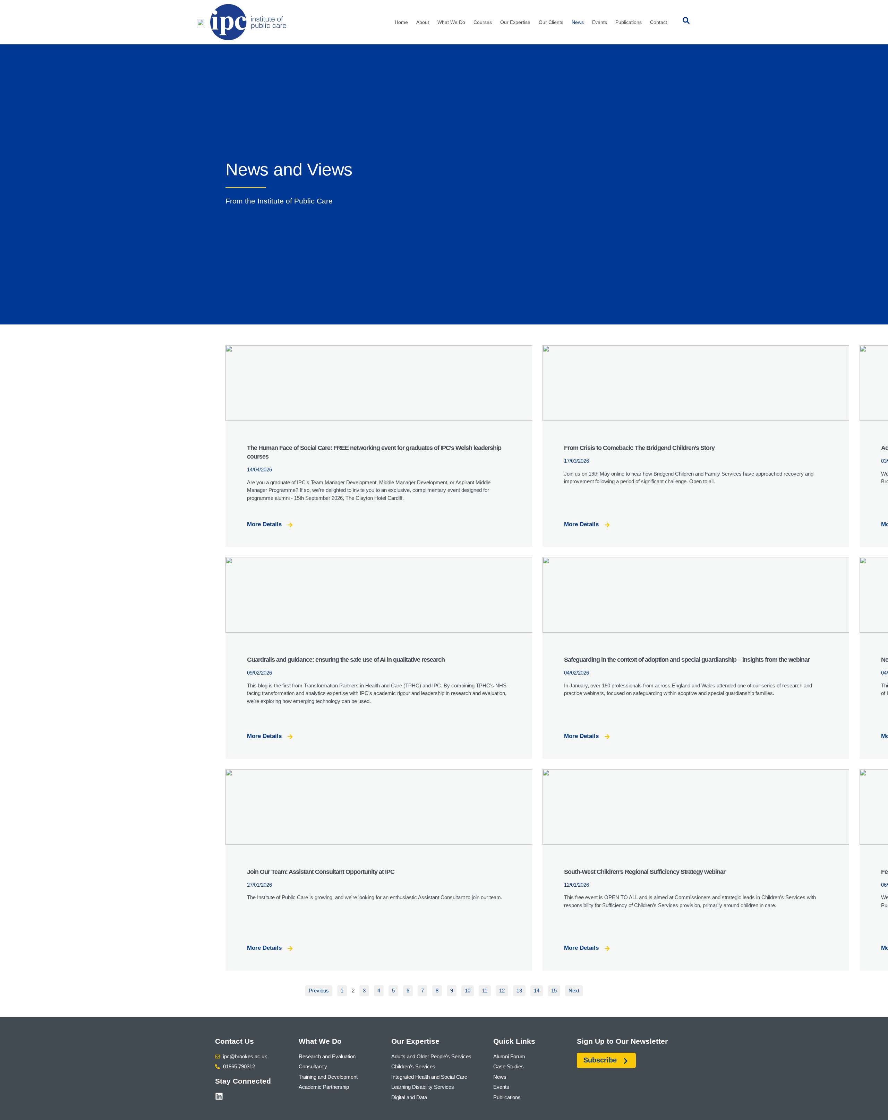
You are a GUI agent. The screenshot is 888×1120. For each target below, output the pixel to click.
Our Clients (551, 22)
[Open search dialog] (686, 22)
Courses (482, 22)
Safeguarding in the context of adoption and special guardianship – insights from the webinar (687, 659)
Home (401, 22)
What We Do (451, 22)
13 (521, 989)
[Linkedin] (219, 1096)
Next (574, 990)
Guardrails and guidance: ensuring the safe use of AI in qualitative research (346, 659)
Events (599, 22)
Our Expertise (515, 22)
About (422, 22)
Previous (319, 990)
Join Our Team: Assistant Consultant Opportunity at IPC (320, 871)
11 (486, 989)
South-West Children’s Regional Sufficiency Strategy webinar (644, 871)
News (578, 22)
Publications (628, 22)
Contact (658, 22)
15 (555, 989)
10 (469, 989)
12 (503, 989)
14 (538, 989)
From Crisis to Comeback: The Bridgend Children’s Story (639, 447)
